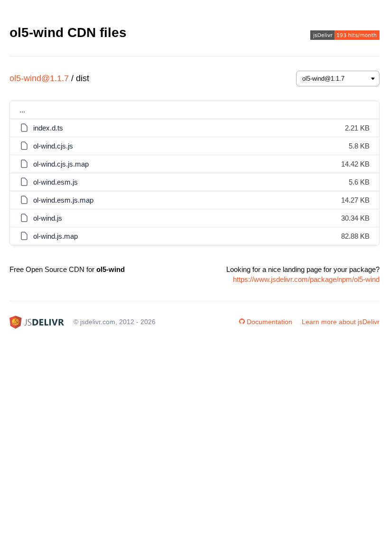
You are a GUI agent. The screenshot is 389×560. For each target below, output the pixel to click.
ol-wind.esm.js (55, 182)
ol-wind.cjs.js (53, 146)
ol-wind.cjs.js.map (61, 164)
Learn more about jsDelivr (341, 322)
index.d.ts (48, 128)
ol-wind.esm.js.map (63, 200)
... (22, 110)
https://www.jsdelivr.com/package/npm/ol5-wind (306, 279)
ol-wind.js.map (55, 236)
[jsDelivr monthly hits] (345, 36)
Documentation (269, 322)
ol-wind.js (47, 218)
